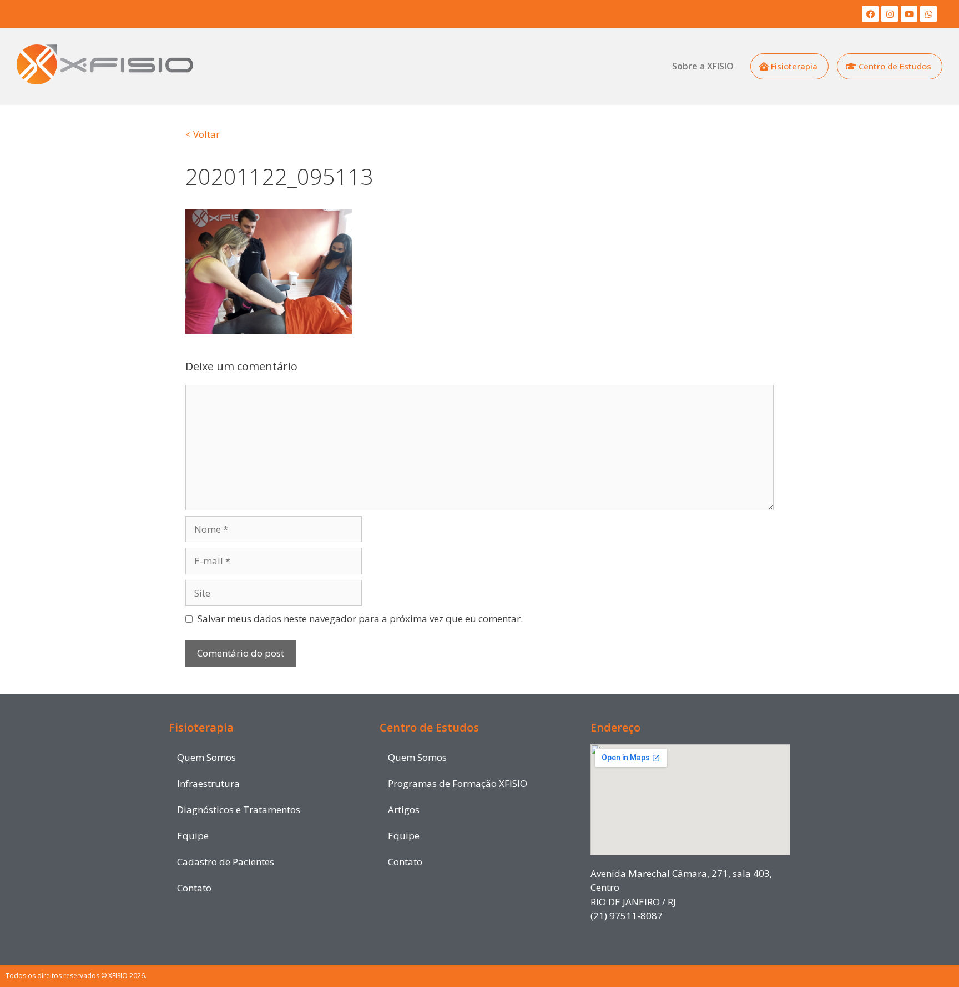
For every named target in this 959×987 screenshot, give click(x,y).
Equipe (193, 835)
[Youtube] (909, 14)
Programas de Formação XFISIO (457, 783)
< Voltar (202, 134)
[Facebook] (870, 14)
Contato (194, 887)
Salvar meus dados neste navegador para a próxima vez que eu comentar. (360, 618)
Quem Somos (206, 757)
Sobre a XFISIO (703, 66)
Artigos (404, 809)
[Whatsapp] (928, 14)
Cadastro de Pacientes (225, 861)
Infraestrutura (208, 783)
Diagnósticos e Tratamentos (238, 809)
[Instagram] (889, 14)
